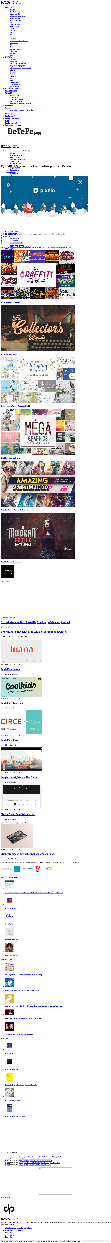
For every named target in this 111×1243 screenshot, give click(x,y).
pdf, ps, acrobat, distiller (18, 64)
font (15, 823)
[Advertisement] (55, 602)
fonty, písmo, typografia (17, 66)
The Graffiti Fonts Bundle (10, 302)
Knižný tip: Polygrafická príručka (15, 1100)
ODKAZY (8, 93)
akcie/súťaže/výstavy (16, 12)
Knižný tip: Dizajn (10, 908)
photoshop (13, 72)
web (11, 34)
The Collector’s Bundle (9, 354)
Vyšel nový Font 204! (11, 955)
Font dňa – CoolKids (12, 703)
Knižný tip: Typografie (12, 1069)
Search (25, 151)
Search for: (4, 149)
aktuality (12, 10)
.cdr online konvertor (16, 99)
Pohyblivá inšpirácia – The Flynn (19, 777)
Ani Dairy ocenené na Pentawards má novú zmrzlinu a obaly (23, 975)
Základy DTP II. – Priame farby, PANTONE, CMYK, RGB (40, 1157)
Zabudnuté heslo (12, 118)
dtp (11, 22)
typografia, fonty (15, 18)
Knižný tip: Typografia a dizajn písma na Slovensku (21, 1085)
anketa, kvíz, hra (15, 14)
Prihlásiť (8, 114)
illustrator (13, 74)
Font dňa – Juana (10, 669)
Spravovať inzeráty (13, 125)
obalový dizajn (14, 26)
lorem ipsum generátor (17, 101)
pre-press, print (15, 24)
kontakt (8, 1237)
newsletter (9, 1235)
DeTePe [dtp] (10, 2)
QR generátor (14, 97)
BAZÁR (8, 108)
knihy (11, 32)
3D (10, 37)
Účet (7, 121)
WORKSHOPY (10, 106)
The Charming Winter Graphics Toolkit (15, 406)
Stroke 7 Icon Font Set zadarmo (18, 814)
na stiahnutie (14, 43)
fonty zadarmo (14, 82)
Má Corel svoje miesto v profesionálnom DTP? (35, 1159)
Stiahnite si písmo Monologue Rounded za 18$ (19, 1034)
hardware (13, 39)
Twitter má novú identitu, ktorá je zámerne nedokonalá (22, 990)
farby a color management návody (20, 68)
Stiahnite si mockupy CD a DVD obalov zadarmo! (27, 854)
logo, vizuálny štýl (15, 20)
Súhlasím (78, 1241)
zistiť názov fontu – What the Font (20, 103)
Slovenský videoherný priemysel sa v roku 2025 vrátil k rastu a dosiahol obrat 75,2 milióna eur (34, 893)
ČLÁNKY (8, 8)
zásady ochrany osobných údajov (18, 1228)
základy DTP (13, 59)
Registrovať (10, 116)
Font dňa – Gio (9, 924)
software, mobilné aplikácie (19, 41)
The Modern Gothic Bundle (11, 562)
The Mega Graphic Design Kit (12, 458)
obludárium (13, 45)
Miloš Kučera (11, 172)
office (11, 80)
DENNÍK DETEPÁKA (13, 88)
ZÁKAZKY (13, 53)
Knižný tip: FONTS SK (11, 940)
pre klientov (13, 61)
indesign (12, 70)
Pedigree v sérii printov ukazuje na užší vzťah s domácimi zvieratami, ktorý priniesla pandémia (34, 1006)
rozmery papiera (15, 84)
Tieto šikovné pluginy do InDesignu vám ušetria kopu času (23, 1018)
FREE (11, 55)
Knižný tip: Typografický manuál (15, 1116)
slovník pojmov (14, 86)
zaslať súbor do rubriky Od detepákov (22, 110)
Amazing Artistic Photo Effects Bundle (15, 510)
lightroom (13, 76)
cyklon (7, 1159)
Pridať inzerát (11, 123)
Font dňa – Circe (10, 740)
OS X (11, 78)
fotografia (13, 30)
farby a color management (18, 16)
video (11, 47)
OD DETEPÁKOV (11, 91)
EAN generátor (14, 95)
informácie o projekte (14, 1230)
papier (12, 28)
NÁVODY (8, 57)
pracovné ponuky (15, 49)
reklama (8, 1233)
